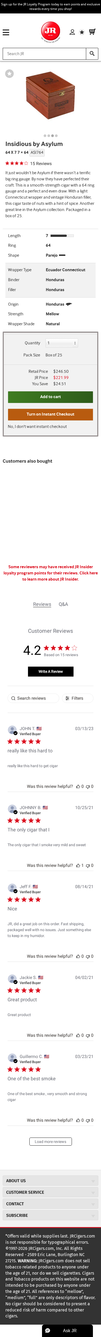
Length (14, 235)
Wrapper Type (20, 270)
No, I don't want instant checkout (37, 426)
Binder (13, 280)
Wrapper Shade (21, 324)
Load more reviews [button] (50, 1141)
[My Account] (72, 32)
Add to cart (50, 396)
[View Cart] (92, 32)
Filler (12, 289)
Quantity (32, 343)
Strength (15, 314)
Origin (13, 304)
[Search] (92, 54)
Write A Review (51, 671)
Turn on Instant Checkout (50, 414)
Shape (13, 255)
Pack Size (31, 355)
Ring (12, 245)
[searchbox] (33, 698)
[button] (78, 786)
